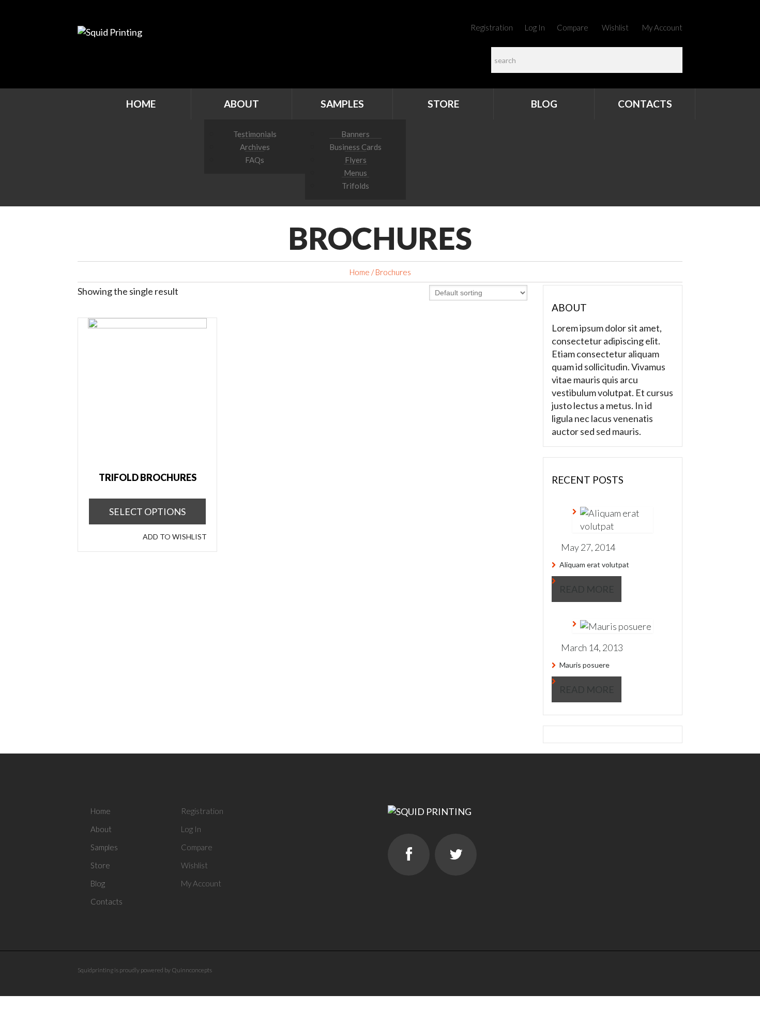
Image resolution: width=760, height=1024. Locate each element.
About (241, 104)
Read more (586, 589)
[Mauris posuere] (611, 626)
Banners (355, 134)
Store (443, 104)
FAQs (254, 159)
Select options (147, 511)
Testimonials (255, 134)
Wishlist (615, 27)
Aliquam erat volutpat (594, 564)
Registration (491, 27)
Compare (572, 27)
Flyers (356, 159)
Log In (535, 27)
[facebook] (409, 855)
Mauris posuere (584, 664)
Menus (355, 172)
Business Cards (355, 147)
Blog (544, 104)
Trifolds (355, 185)
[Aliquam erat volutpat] (612, 520)
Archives (255, 147)
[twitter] (456, 855)
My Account (662, 27)
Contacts (645, 104)
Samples (342, 104)
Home (141, 104)
